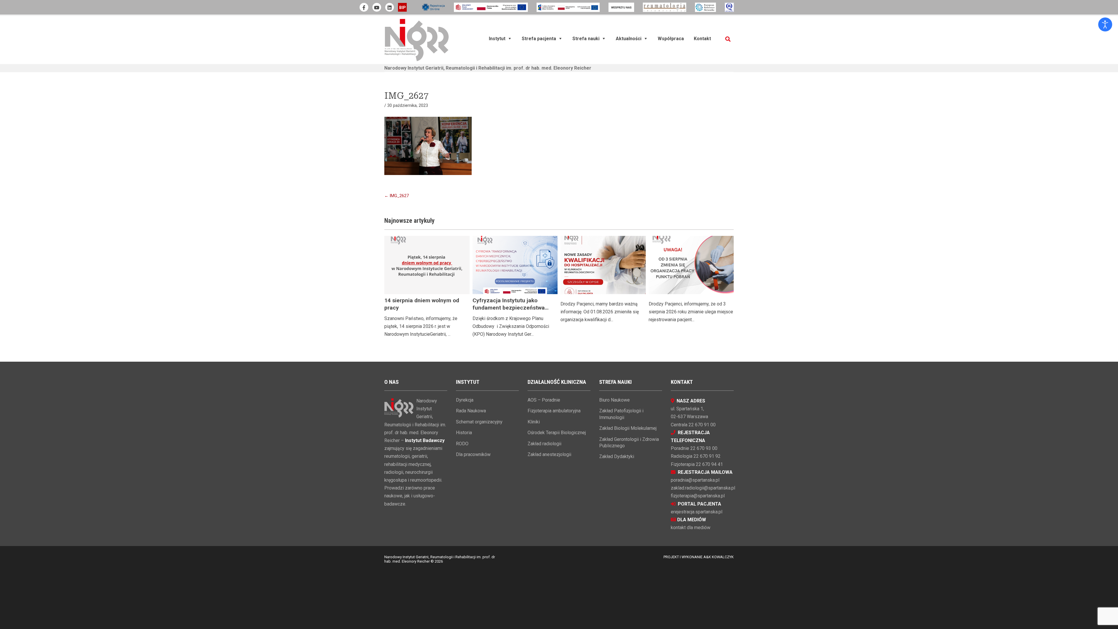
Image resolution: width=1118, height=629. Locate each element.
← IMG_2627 (396, 195)
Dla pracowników (473, 454)
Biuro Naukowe (614, 400)
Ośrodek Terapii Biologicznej (557, 432)
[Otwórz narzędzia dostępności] (1105, 24)
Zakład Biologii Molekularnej (628, 428)
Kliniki (534, 422)
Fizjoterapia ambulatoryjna (554, 411)
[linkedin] (389, 7)
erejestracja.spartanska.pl (696, 512)
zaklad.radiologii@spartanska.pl (703, 488)
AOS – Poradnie (544, 400)
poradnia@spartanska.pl (695, 480)
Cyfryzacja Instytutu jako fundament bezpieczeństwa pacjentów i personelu (509, 307)
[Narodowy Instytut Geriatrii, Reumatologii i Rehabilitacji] (416, 40)
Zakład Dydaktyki (616, 456)
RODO (462, 443)
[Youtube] (376, 7)
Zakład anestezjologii (549, 454)
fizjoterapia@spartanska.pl (698, 496)
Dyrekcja (464, 400)
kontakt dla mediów (690, 527)
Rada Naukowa (471, 411)
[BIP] (402, 7)
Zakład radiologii (544, 443)
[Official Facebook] (364, 7)
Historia (464, 432)
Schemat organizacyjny (479, 422)
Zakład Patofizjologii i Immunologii (621, 414)
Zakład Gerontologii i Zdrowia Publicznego (629, 442)
